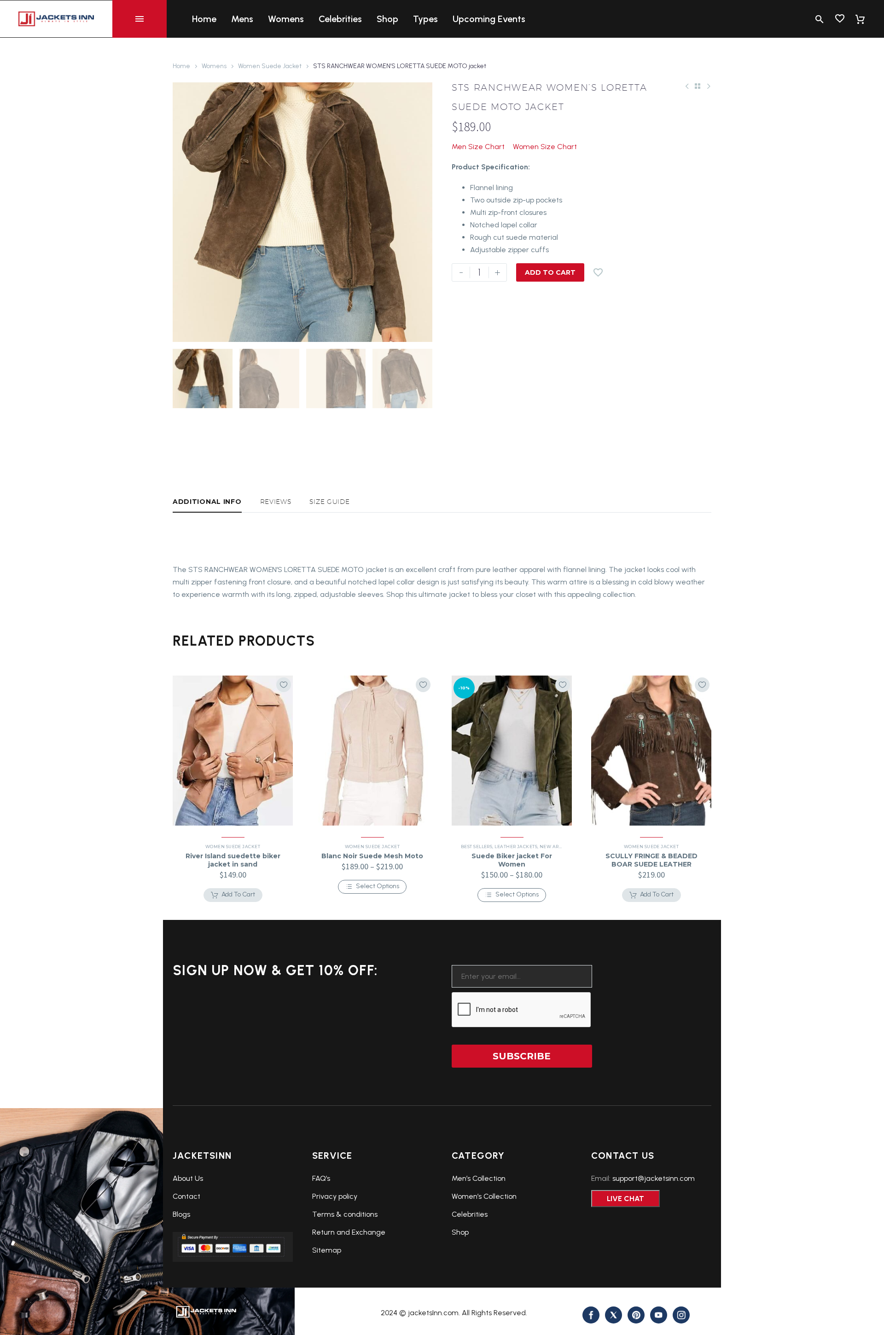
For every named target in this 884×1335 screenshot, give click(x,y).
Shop (387, 18)
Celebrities (340, 18)
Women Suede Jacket (270, 66)
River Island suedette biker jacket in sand (233, 860)
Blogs (181, 1214)
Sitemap (326, 1250)
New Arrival (556, 846)
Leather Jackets (515, 846)
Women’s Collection (484, 1196)
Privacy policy (334, 1196)
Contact (186, 1196)
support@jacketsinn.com (653, 1178)
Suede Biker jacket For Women (511, 860)
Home (204, 18)
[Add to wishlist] (283, 684)
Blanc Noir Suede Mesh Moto (372, 856)
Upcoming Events (489, 18)
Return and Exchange (348, 1232)
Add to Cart (550, 272)
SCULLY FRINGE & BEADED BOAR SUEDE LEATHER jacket (651, 864)
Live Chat (625, 1198)
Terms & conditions (345, 1214)
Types (425, 18)
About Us (188, 1178)
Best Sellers (476, 846)
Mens (242, 18)
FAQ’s (321, 1178)
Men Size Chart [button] (478, 146)
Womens (286, 18)
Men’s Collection (479, 1178)
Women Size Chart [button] (545, 146)
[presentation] (184, 212)
